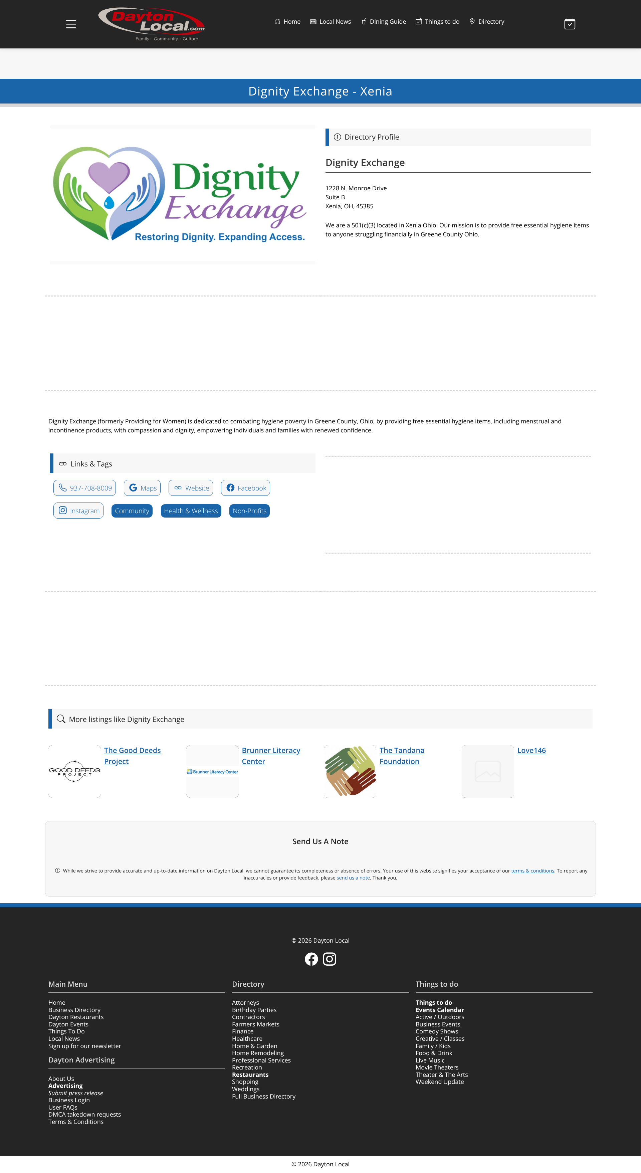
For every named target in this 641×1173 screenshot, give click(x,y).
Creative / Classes (440, 1039)
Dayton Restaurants (76, 1017)
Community (132, 510)
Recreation (247, 1067)
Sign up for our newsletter (84, 1046)
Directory (490, 22)
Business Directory (74, 1010)
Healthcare (247, 1039)
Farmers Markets (255, 1024)
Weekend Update (440, 1082)
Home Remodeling (258, 1053)
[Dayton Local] (162, 24)
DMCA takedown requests (84, 1115)
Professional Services (261, 1060)
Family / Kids (433, 1046)
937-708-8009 (90, 488)
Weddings (246, 1089)
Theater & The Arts (442, 1075)
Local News (334, 22)
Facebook (251, 488)
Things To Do (66, 1031)
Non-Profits (249, 510)
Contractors (248, 1017)
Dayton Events (68, 1024)
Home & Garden (254, 1046)
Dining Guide (387, 22)
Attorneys (245, 1003)
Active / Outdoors (440, 1017)
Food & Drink (434, 1053)
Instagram (84, 510)
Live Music (430, 1060)
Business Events (438, 1024)
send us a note (353, 877)
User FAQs (62, 1108)
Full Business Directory (263, 1097)
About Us (61, 1079)
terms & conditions (532, 870)
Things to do (442, 22)
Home (291, 22)
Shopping (245, 1082)
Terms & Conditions (75, 1122)
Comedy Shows (437, 1031)
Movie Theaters (437, 1067)
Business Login (69, 1100)
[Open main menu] (71, 24)
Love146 (531, 750)
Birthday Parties (254, 1010)
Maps (148, 488)
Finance (243, 1031)
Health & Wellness (191, 510)
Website (196, 488)
